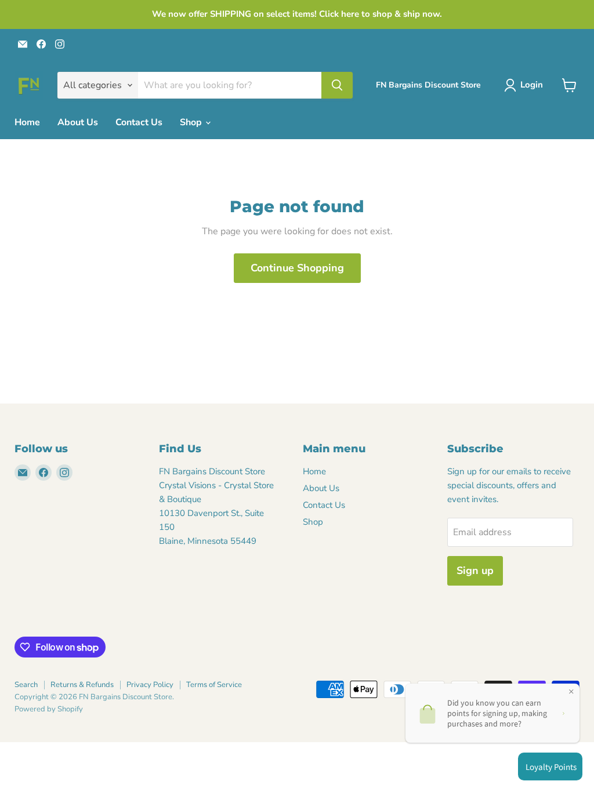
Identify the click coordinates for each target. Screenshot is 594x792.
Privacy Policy (149, 685)
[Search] (337, 85)
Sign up (475, 570)
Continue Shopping (297, 268)
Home (27, 122)
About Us (77, 122)
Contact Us (138, 122)
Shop (192, 122)
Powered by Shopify (49, 709)
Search (26, 685)
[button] (526, 85)
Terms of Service (214, 685)
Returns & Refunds (82, 685)
